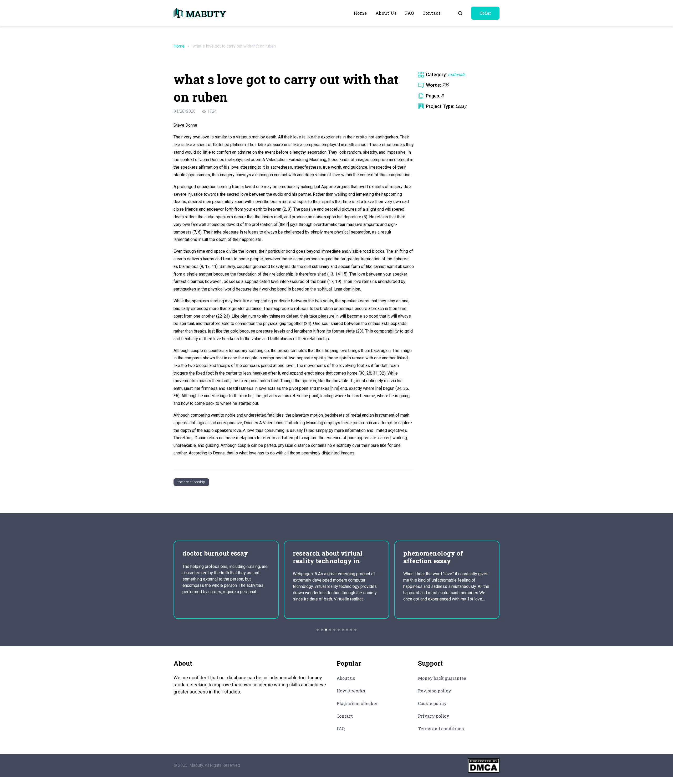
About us (386, 13)
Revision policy (434, 690)
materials (456, 74)
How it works (350, 690)
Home (360, 13)
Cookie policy (432, 703)
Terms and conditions (441, 728)
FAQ (409, 13)
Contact (431, 13)
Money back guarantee (442, 678)
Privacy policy (433, 716)
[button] (318, 630)
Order (485, 13)
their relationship (191, 482)
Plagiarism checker (357, 703)
